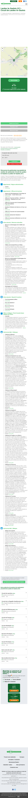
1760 (7, 335)
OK (18, 796)
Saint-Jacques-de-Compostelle (17, 396)
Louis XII (7, 404)
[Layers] (25, 49)
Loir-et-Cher (22, 13)
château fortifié (8, 414)
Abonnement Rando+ (14, 762)
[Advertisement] (14, 31)
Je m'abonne (14, 690)
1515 (13, 425)
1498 (12, 424)
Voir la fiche (14, 80)
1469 (20, 375)
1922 (18, 482)
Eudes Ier (13, 357)
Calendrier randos (7, 764)
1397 (7, 421)
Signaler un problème (5, 149)
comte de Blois (19, 357)
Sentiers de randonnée (6, 13)
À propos (13, 1)
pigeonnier (7, 407)
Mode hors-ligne (14, 130)
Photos (6, 354)
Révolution (23, 558)
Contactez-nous (14, 767)
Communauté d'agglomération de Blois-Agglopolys (14, 89)
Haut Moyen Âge (9, 412)
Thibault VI (7, 415)
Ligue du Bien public (17, 371)
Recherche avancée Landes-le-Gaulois (14, 582)
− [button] (2, 50)
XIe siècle (23, 436)
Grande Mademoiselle (11, 468)
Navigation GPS (14, 126)
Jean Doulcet (23, 400)
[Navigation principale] (26, 4)
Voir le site (7, 188)
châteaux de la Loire (9, 487)
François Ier (21, 424)
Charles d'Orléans (9, 403)
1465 (21, 367)
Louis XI (13, 367)
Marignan (7, 427)
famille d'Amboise (20, 366)
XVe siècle (7, 394)
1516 (17, 424)
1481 (23, 375)
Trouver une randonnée (10, 757)
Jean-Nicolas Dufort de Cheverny (17, 476)
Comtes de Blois (21, 414)
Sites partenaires (20, 764)
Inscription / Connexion (14, 759)
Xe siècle (9, 357)
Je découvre (14, 161)
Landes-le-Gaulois (4, 14)
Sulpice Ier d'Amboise (20, 365)
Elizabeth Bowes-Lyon (15, 491)
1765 (6, 480)
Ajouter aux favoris (14, 123)
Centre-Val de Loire (16, 13)
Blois (8, 359)
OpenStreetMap (20, 75)
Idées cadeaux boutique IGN (14, 164)
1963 (13, 493)
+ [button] (2, 48)
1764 (23, 477)
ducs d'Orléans (23, 420)
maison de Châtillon (9, 420)
